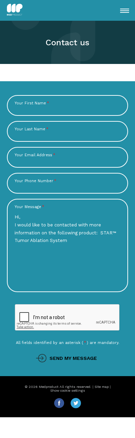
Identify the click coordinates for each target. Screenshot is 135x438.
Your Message (29, 207)
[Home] (25, 10)
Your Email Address (35, 155)
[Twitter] (75, 407)
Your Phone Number (35, 181)
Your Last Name (31, 129)
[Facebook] (62, 407)
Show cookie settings (67, 390)
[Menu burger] (125, 10)
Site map (101, 387)
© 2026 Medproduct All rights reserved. (58, 387)
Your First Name (32, 103)
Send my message (73, 358)
